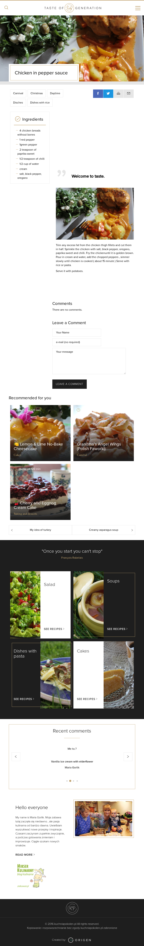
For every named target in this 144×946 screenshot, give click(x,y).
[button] (16, 756)
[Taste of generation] (72, 8)
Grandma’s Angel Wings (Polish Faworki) (99, 446)
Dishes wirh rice (40, 102)
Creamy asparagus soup (103, 530)
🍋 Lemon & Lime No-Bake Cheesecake (38, 446)
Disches (18, 102)
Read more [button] (24, 855)
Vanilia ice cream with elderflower (72, 761)
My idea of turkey (40, 530)
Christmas (37, 93)
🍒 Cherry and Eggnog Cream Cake (35, 505)
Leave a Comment (69, 384)
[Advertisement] (98, 139)
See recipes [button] (53, 629)
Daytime (55, 93)
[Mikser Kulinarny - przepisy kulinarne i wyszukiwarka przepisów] (31, 875)
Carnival (18, 93)
